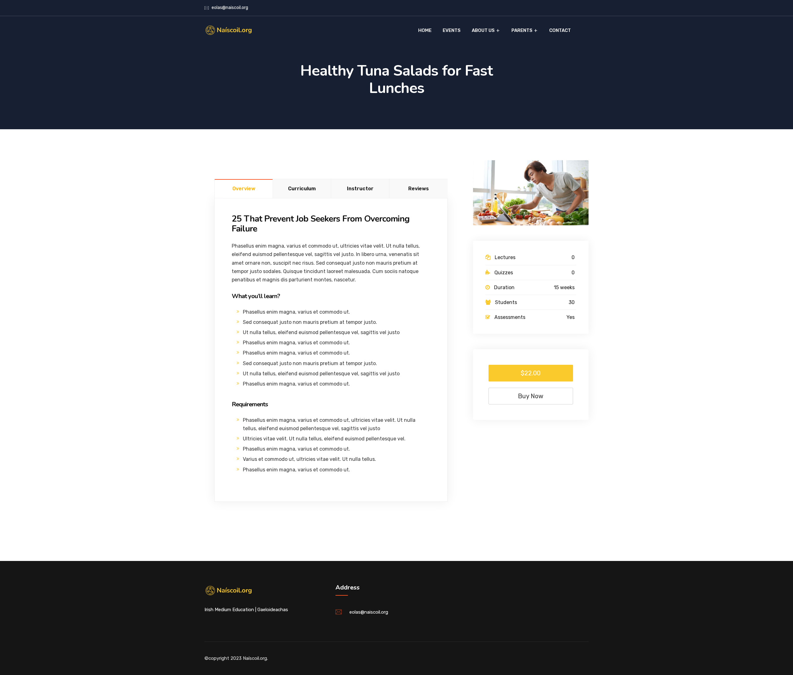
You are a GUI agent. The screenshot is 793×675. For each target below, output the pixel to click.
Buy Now (530, 396)
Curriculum (302, 189)
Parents (521, 30)
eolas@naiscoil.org (230, 7)
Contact (560, 30)
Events (452, 30)
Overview (243, 189)
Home (425, 30)
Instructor (360, 189)
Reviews (418, 189)
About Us (483, 30)
